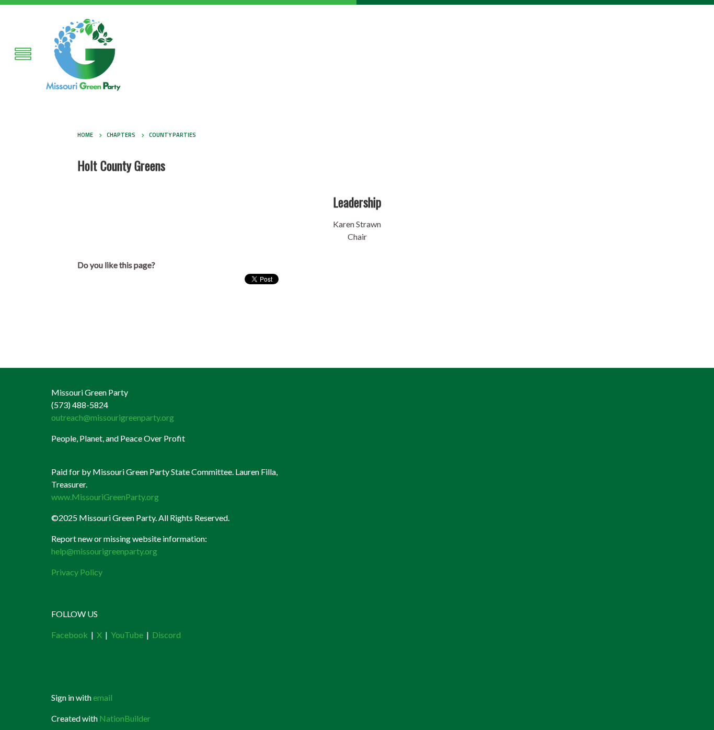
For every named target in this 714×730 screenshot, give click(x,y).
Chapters (121, 135)
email (102, 697)
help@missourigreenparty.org (104, 551)
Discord (166, 635)
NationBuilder (125, 718)
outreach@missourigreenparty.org (112, 417)
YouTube (127, 635)
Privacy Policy (76, 572)
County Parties (172, 135)
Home (85, 135)
